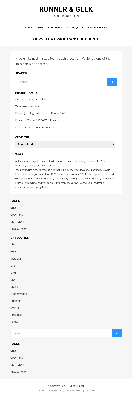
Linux (18, 174)
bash (43, 161)
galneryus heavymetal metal (42, 165)
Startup (15, 308)
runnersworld (18, 294)
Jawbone (85, 169)
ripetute (48, 178)
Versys (14, 322)
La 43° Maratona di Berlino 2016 (34, 127)
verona (65, 182)
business (62, 161)
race (107, 174)
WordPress (90, 390)
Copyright (55, 27)
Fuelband (20, 165)
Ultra (57, 182)
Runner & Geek (66, 9)
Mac (12, 279)
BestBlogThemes (64, 390)
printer (99, 174)
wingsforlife (42, 187)
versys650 (86, 182)
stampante (108, 178)
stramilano (31, 182)
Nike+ (91, 174)
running (73, 178)
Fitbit (103, 161)
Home (28, 27)
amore (28, 161)
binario (51, 161)
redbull (19, 178)
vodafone (99, 182)
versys (74, 182)
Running (15, 301)
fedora (90, 161)
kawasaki (96, 169)
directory (80, 161)
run (56, 178)
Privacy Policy (98, 27)
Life (12, 265)
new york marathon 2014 (72, 174)
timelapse (16, 315)
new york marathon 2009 (43, 174)
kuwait (106, 169)
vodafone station (24, 187)
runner (63, 178)
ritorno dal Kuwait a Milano (31, 99)
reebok (28, 178)
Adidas (19, 161)
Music (14, 286)
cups (70, 161)
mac (25, 174)
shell (81, 178)
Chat (40, 27)
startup (19, 182)
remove (38, 178)
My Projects (75, 27)
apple (36, 161)
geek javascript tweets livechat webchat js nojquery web (47, 169)
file (97, 161)
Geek (13, 251)
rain (113, 174)
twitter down (45, 182)
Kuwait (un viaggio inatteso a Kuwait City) (40, 113)
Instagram (16, 258)
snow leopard (92, 178)
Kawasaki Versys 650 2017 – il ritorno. (38, 120)
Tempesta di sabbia (27, 106)
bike (13, 244)
